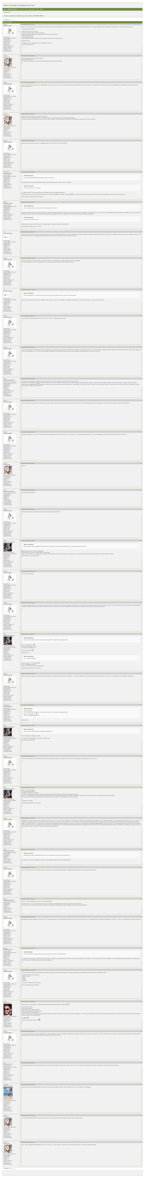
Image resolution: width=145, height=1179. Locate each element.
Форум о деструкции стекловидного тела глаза (16, 15)
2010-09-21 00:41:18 (30, 140)
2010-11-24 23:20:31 (30, 898)
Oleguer (5, 202)
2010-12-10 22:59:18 (30, 1115)
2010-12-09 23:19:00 (30, 1001)
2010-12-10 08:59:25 (30, 1062)
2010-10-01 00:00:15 (30, 490)
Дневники (31, 15)
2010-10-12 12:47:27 (30, 787)
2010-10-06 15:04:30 (30, 673)
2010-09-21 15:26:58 (30, 315)
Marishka (6, 1084)
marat (5, 490)
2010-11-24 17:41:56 (30, 867)
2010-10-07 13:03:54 (30, 725)
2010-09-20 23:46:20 (30, 113)
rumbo (5, 1001)
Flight (5, 540)
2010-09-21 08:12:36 (30, 231)
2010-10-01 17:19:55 (30, 540)
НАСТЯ (5, 55)
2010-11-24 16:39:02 (30, 849)
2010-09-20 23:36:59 (30, 82)
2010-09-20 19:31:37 (30, 24)
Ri (4, 232)
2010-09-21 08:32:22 (30, 258)
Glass (5, 378)
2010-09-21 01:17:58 (30, 202)
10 (13, 19)
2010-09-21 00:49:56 (30, 171)
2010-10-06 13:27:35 (30, 602)
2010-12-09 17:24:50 (30, 970)
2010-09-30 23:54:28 (30, 463)
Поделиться (23, 24)
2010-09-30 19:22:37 (30, 400)
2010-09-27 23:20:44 (30, 347)
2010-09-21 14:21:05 (30, 289)
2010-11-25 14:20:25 (30, 948)
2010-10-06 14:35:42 (30, 634)
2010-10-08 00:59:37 (30, 756)
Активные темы (7, 12)
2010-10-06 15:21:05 (30, 705)
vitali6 (5, 849)
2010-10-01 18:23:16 (30, 571)
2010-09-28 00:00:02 (30, 378)
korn (5, 1062)
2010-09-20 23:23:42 (30, 55)
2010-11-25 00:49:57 (30, 916)
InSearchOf (6, 172)
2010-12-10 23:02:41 (30, 1142)
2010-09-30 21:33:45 (30, 431)
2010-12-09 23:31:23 (30, 1031)
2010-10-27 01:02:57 (30, 818)
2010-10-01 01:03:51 (30, 509)
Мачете (5, 24)
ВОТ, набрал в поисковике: (27, 738)
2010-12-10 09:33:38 (30, 1084)
